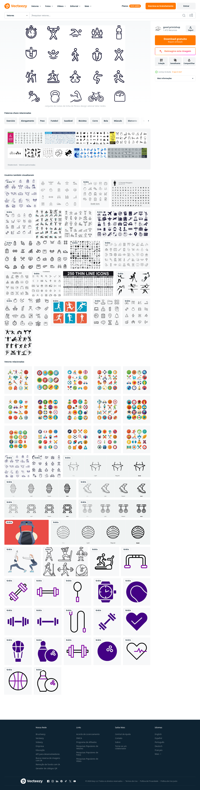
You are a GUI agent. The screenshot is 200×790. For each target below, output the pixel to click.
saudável (68, 120)
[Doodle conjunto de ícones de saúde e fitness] (95, 193)
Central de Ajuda (123, 734)
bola (106, 120)
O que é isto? (177, 72)
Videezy (39, 742)
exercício (11, 120)
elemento (132, 120)
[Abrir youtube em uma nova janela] (75, 781)
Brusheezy (40, 734)
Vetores (35, 6)
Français (158, 750)
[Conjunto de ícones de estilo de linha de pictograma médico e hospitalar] (126, 254)
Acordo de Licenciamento (88, 734)
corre (95, 120)
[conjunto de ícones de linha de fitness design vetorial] (20, 193)
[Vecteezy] (15, 6)
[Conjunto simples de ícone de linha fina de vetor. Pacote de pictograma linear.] (88, 283)
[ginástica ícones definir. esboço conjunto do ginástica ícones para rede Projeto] (65, 561)
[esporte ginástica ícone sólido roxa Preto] (107, 592)
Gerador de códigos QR (46, 768)
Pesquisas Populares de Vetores (87, 747)
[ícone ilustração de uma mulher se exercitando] (22, 561)
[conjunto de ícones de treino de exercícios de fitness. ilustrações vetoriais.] (48, 224)
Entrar (186, 6)
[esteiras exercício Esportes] (26, 532)
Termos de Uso (131, 781)
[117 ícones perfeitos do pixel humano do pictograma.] (130, 193)
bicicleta (82, 120)
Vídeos (60, 6)
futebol (54, 120)
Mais (87, 6)
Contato (118, 738)
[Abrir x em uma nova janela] (70, 781)
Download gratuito (175, 40)
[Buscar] (184, 15)
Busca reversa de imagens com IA (48, 759)
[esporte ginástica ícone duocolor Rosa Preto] (135, 561)
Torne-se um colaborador (121, 747)
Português (159, 742)
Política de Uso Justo (169, 781)
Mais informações (164, 78)
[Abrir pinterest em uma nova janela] (61, 781)
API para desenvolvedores (48, 754)
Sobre (117, 742)
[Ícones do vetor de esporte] (70, 312)
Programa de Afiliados (86, 742)
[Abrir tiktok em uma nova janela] (66, 781)
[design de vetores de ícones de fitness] (36, 254)
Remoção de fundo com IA (48, 764)
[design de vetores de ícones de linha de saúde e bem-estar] (26, 312)
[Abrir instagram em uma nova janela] (53, 781)
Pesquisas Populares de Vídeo (87, 759)
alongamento (27, 120)
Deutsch (158, 746)
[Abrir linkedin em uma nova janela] (57, 781)
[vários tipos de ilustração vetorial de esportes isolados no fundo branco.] (133, 283)
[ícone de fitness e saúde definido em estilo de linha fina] (17, 283)
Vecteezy (40, 738)
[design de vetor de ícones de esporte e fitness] (18, 224)
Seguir (190, 30)
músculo (118, 120)
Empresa (40, 746)
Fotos (48, 6)
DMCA (79, 738)
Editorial (74, 6)
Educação (40, 750)
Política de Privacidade (149, 781)
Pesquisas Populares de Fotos (87, 753)
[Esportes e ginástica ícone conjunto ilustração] (18, 380)
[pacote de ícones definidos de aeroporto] (122, 224)
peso (42, 120)
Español (158, 738)
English (158, 734)
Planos (125, 6)
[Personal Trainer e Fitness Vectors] (59, 193)
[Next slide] (146, 121)
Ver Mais (127, 153)
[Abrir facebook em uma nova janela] (48, 781)
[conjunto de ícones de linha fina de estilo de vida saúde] (136, 312)
